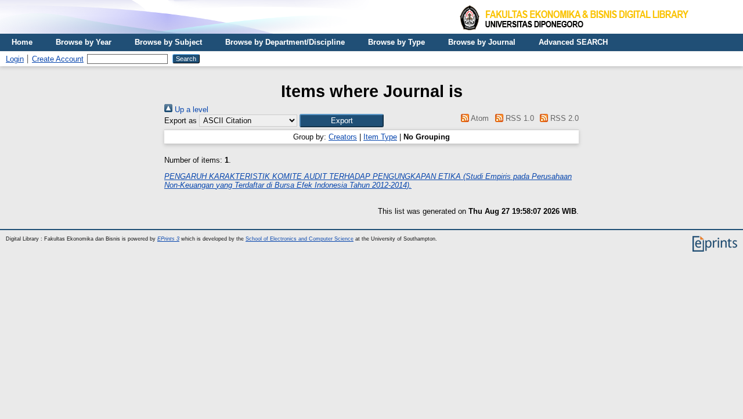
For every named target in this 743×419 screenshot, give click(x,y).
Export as (180, 120)
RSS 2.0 (563, 118)
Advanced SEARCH (573, 42)
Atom (479, 118)
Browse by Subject (168, 42)
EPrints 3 (168, 239)
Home (22, 42)
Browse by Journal (481, 42)
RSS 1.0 (518, 118)
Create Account (58, 59)
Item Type (380, 136)
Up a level (190, 109)
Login (15, 59)
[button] (342, 120)
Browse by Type (396, 42)
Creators (343, 136)
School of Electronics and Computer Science (300, 239)
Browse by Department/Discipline (285, 42)
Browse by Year (83, 42)
